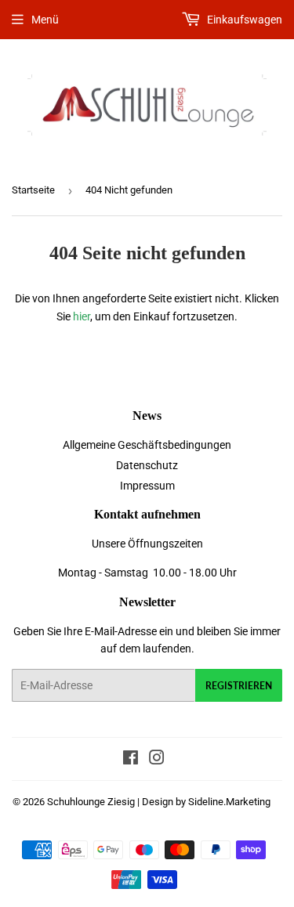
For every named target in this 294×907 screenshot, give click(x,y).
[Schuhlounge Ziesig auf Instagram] (157, 759)
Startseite (33, 190)
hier (81, 316)
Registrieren (238, 686)
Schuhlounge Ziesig (91, 802)
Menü (45, 19)
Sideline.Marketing (229, 802)
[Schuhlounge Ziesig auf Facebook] (130, 759)
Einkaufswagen (243, 19)
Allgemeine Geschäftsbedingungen (147, 445)
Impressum (147, 485)
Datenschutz (147, 465)
